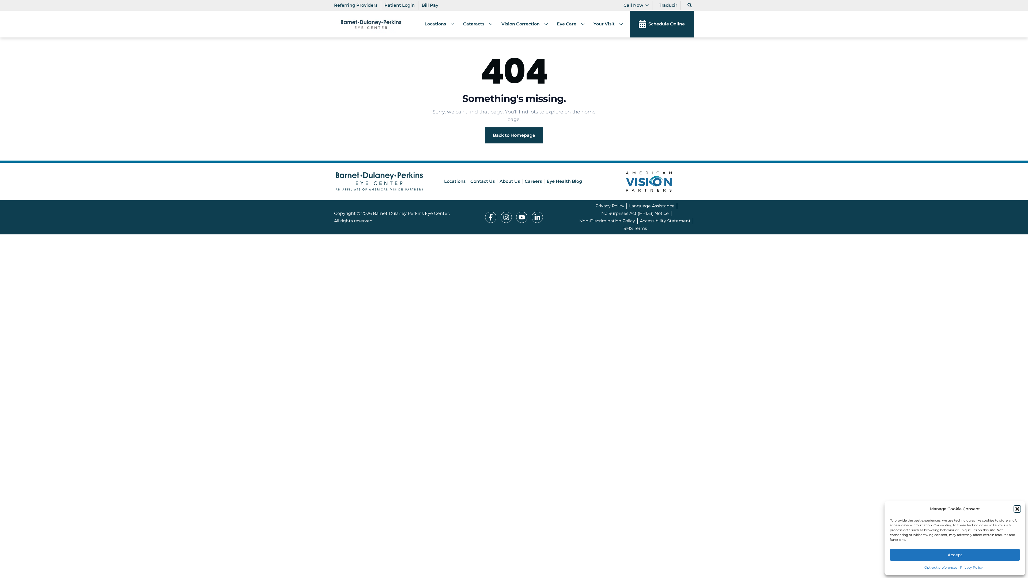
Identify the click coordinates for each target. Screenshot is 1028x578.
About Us (510, 181)
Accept (955, 554)
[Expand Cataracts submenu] (488, 24)
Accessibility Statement (665, 220)
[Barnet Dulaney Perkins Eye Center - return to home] (379, 181)
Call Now (633, 5)
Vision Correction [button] (520, 23)
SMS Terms (635, 228)
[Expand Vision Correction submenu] (544, 24)
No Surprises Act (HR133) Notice (635, 213)
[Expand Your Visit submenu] (619, 24)
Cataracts (473, 23)
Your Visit (604, 23)
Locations (435, 23)
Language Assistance (652, 205)
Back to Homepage (514, 135)
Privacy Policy (971, 567)
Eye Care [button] (566, 23)
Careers (533, 181)
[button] (1017, 509)
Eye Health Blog (564, 181)
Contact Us (482, 181)
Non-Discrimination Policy (607, 220)
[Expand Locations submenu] (450, 24)
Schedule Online (666, 23)
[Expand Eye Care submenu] (580, 24)
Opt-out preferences (940, 567)
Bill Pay (430, 5)
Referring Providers (355, 5)
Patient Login (399, 5)
